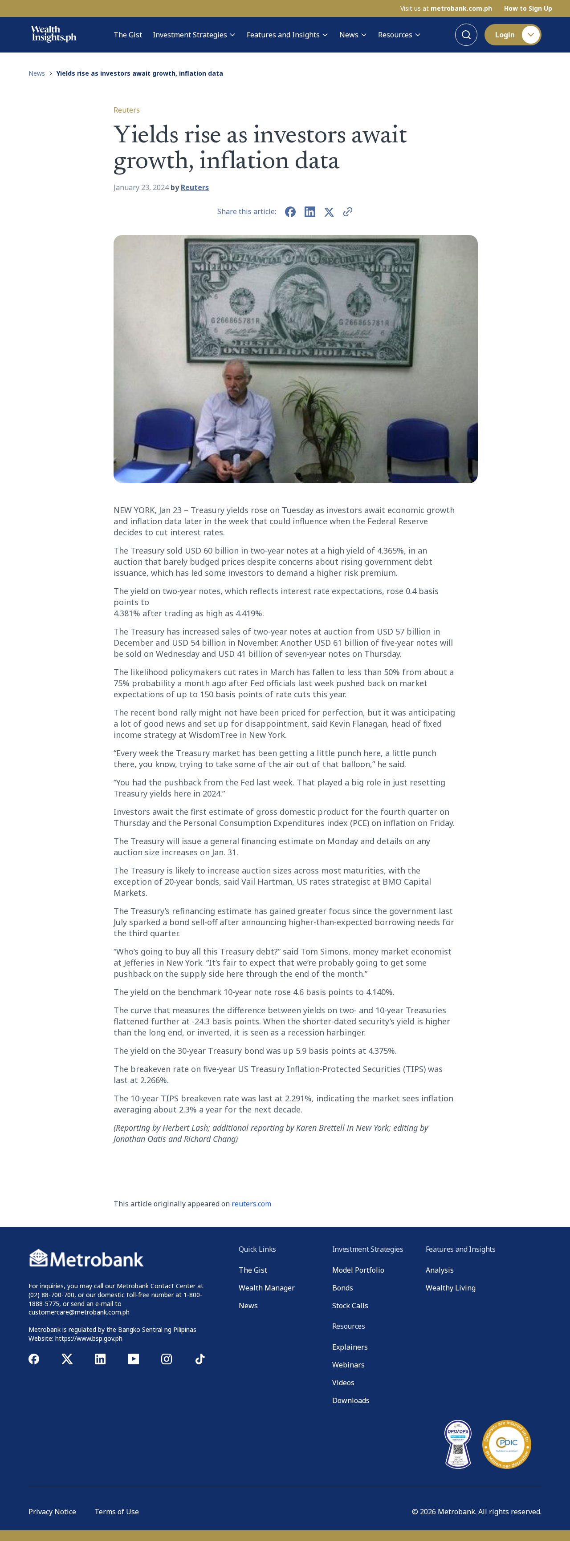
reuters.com (251, 1204)
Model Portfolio (358, 1270)
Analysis (440, 1270)
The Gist (128, 34)
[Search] (466, 35)
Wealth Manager (267, 1288)
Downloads (351, 1400)
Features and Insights (283, 34)
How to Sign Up (528, 8)
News (348, 34)
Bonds (342, 1288)
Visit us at (446, 8)
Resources (395, 34)
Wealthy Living (451, 1288)
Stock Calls (350, 1305)
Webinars (348, 1365)
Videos (343, 1382)
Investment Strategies (190, 34)
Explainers (350, 1347)
